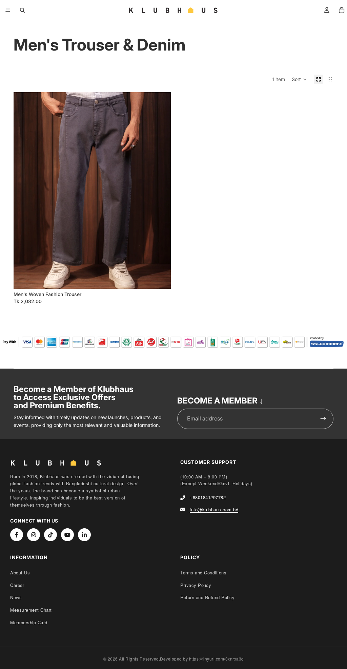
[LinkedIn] (84, 534)
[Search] (22, 10)
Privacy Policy (195, 585)
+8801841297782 (208, 497)
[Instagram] (33, 534)
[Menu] (8, 10)
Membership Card (28, 622)
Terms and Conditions (203, 572)
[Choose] (160, 278)
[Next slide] (160, 190)
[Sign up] (323, 419)
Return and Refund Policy (207, 597)
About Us (20, 572)
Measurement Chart (31, 610)
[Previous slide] (24, 190)
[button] (299, 79)
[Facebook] (16, 534)
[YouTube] (67, 534)
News (16, 597)
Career (17, 585)
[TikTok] (50, 534)
